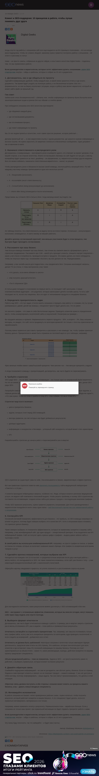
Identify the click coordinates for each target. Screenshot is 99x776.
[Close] (78, 381)
